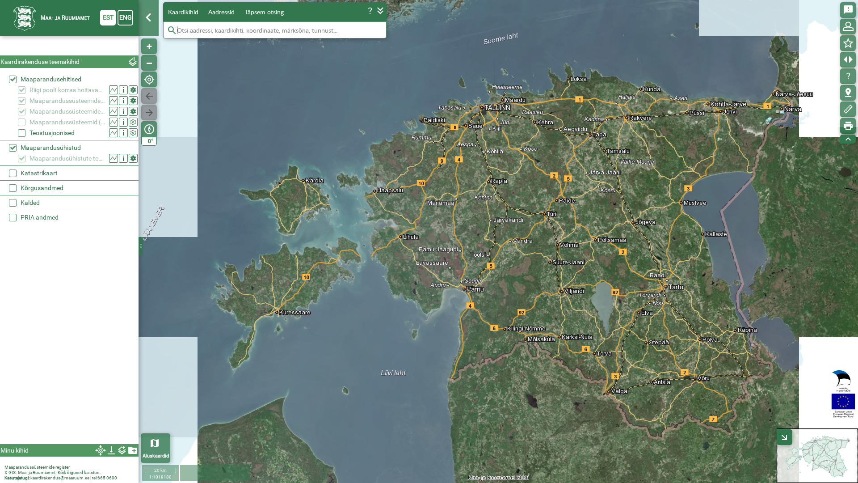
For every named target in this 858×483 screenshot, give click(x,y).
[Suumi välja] (149, 63)
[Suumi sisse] (149, 46)
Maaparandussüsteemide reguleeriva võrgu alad (67, 111)
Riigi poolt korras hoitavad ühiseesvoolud (67, 89)
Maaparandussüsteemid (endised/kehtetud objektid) (67, 122)
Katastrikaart (39, 173)
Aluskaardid (156, 456)
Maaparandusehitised (51, 79)
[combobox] (69, 46)
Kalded (30, 202)
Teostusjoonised (52, 132)
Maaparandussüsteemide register (37, 467)
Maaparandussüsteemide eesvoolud (67, 100)
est (108, 17)
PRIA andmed (40, 217)
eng (125, 17)
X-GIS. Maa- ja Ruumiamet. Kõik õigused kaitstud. (52, 472)
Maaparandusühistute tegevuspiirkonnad (67, 158)
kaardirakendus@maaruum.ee (59, 477)
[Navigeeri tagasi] (149, 96)
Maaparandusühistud (51, 147)
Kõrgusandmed (42, 187)
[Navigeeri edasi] (149, 112)
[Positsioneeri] (149, 79)
